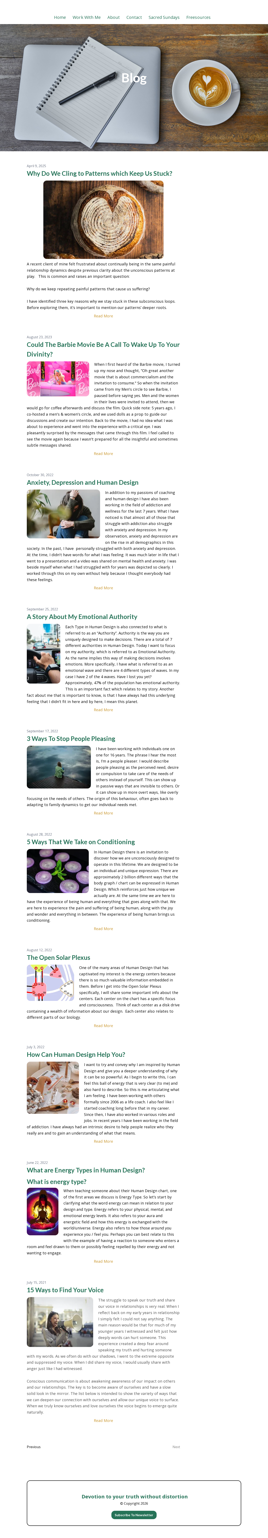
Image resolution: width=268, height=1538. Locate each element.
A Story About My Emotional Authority (82, 616)
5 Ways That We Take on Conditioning (81, 841)
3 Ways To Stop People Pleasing (71, 738)
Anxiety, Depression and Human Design (83, 482)
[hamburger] (8, 6)
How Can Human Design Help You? (76, 1054)
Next (176, 1447)
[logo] (134, 7)
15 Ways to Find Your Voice (65, 1290)
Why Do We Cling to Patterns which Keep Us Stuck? (99, 173)
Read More (103, 315)
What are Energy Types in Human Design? (86, 1170)
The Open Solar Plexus (58, 957)
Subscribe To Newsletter (134, 1515)
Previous (34, 1447)
